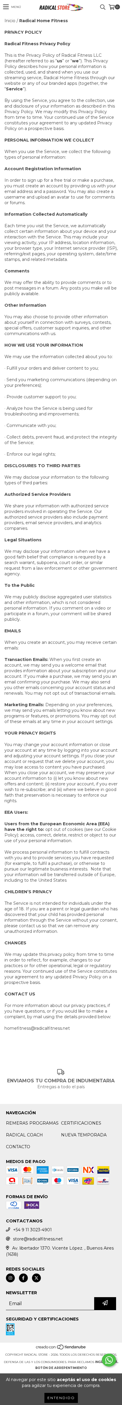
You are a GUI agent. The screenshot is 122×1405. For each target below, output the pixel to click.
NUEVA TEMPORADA (84, 1135)
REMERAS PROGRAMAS (32, 1123)
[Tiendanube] (61, 1349)
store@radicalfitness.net (38, 1239)
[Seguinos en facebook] (23, 1278)
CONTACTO (18, 1146)
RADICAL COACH (24, 1135)
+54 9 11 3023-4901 (32, 1229)
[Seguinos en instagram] (10, 1278)
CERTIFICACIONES (81, 1123)
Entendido (61, 1398)
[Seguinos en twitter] (36, 1278)
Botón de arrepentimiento (61, 1368)
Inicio (9, 20)
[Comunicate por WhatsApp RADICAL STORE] (109, 1360)
